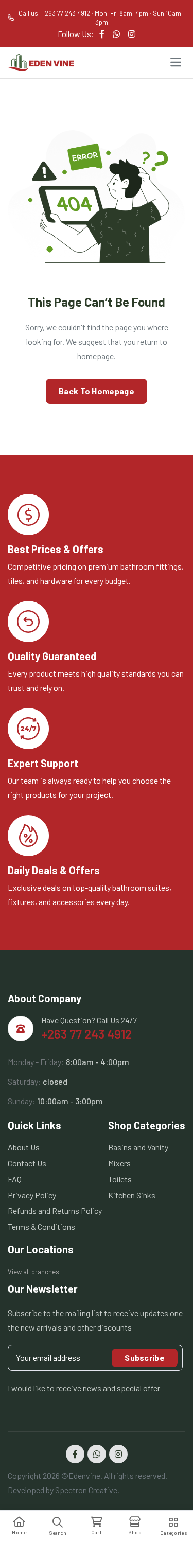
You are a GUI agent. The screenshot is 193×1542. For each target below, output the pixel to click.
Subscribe (145, 1357)
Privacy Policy (32, 1195)
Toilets (120, 1179)
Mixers (119, 1163)
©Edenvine (80, 1475)
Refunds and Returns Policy (55, 1210)
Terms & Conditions (41, 1226)
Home (19, 1532)
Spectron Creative (86, 1490)
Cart (96, 1532)
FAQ (15, 1179)
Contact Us (27, 1163)
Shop (135, 1532)
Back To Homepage (96, 391)
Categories (173, 1533)
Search (58, 1533)
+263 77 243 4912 (86, 1033)
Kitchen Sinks (131, 1195)
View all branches (33, 1272)
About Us (24, 1147)
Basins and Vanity (138, 1147)
